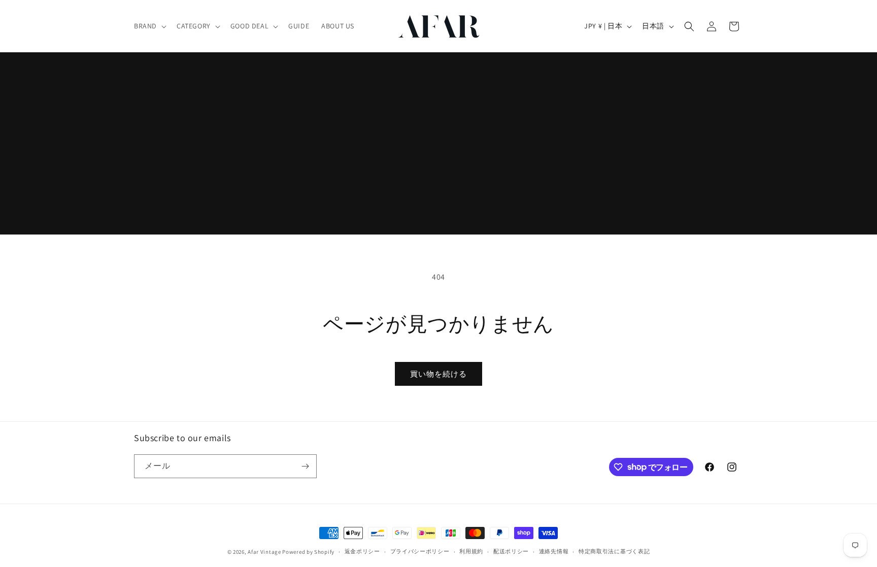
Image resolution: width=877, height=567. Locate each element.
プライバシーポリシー (420, 551)
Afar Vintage (264, 551)
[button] (149, 26)
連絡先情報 (554, 551)
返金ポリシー (362, 551)
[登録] (305, 466)
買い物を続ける (438, 374)
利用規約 (471, 551)
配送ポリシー (511, 551)
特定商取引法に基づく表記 (614, 551)
